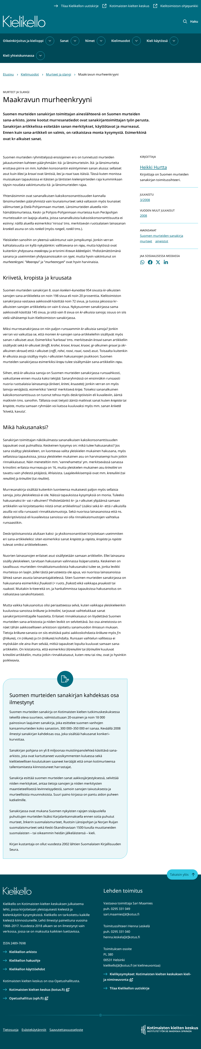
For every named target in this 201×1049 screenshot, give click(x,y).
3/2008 (145, 200)
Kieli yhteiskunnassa (18, 55)
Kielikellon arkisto (23, 952)
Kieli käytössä (157, 41)
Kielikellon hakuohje (24, 960)
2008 (143, 215)
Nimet (90, 41)
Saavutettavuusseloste (66, 1030)
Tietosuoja (10, 1030)
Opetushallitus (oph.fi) (28, 998)
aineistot (161, 241)
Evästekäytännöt (34, 1030)
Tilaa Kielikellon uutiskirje (129, 988)
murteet (146, 241)
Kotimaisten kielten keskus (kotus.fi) (39, 989)
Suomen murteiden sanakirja (161, 236)
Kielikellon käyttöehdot (27, 969)
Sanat (64, 41)
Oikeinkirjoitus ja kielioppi (23, 41)
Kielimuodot (120, 41)
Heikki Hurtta (153, 167)
